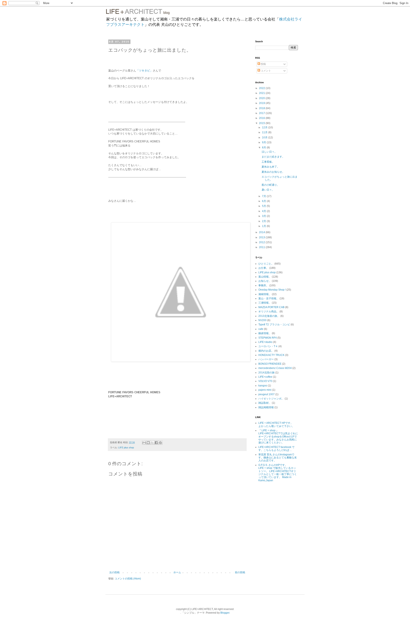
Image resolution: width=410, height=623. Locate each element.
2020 (262, 98)
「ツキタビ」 (144, 70)
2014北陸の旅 (266, 372)
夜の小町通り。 (271, 184)
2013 (262, 237)
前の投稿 (240, 572)
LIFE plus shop (126, 447)
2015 (262, 123)
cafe (260, 329)
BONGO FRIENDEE (269, 363)
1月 (264, 226)
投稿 (263, 64)
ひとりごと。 (266, 263)
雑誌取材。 (264, 402)
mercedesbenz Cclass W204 (275, 368)
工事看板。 (268, 161)
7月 (264, 196)
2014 (262, 232)
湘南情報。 (264, 294)
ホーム (177, 572)
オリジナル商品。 (268, 311)
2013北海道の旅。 (269, 315)
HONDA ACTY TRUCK (271, 355)
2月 (264, 221)
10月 (265, 137)
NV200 (262, 320)
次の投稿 (114, 572)
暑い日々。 (268, 189)
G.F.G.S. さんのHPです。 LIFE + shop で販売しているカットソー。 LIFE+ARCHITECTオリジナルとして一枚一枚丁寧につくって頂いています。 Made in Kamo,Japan (277, 473)
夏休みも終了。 (271, 166)
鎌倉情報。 (264, 333)
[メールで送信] (144, 442)
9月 (264, 142)
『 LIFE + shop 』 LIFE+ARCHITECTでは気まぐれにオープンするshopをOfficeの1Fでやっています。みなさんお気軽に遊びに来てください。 (278, 436)
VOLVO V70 (265, 381)
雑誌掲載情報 (266, 407)
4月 (264, 211)
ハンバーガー (266, 359)
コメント (265, 70)
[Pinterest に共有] (160, 442)
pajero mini (264, 389)
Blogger (224, 612)
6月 (264, 201)
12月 (265, 127)
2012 (262, 242)
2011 (262, 247)
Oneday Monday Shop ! (272, 289)
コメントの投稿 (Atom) (128, 578)
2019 (262, 103)
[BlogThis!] (148, 442)
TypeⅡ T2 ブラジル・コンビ (274, 324)
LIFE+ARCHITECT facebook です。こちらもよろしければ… (276, 449)
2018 (262, 108)
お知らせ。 (264, 280)
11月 (265, 132)
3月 (264, 216)
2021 (262, 93)
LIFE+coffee (265, 376)
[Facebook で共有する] (156, 442)
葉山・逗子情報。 (268, 298)
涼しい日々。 (269, 151)
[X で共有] (152, 442)
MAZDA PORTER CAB (271, 307)
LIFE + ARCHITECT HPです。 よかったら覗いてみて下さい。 (278, 424)
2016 (262, 118)
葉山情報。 (264, 276)
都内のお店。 (266, 350)
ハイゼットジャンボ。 (271, 398)
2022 (262, 88)
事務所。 (263, 285)
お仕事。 (263, 267)
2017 (262, 113)
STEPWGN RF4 (267, 337)
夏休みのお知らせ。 (273, 171)
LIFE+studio (265, 342)
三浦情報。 (264, 302)
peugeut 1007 (266, 394)
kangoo (262, 385)
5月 (264, 206)
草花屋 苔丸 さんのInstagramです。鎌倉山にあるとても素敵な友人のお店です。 (277, 457)
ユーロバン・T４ (268, 346)
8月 (264, 147)
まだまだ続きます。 (273, 156)
